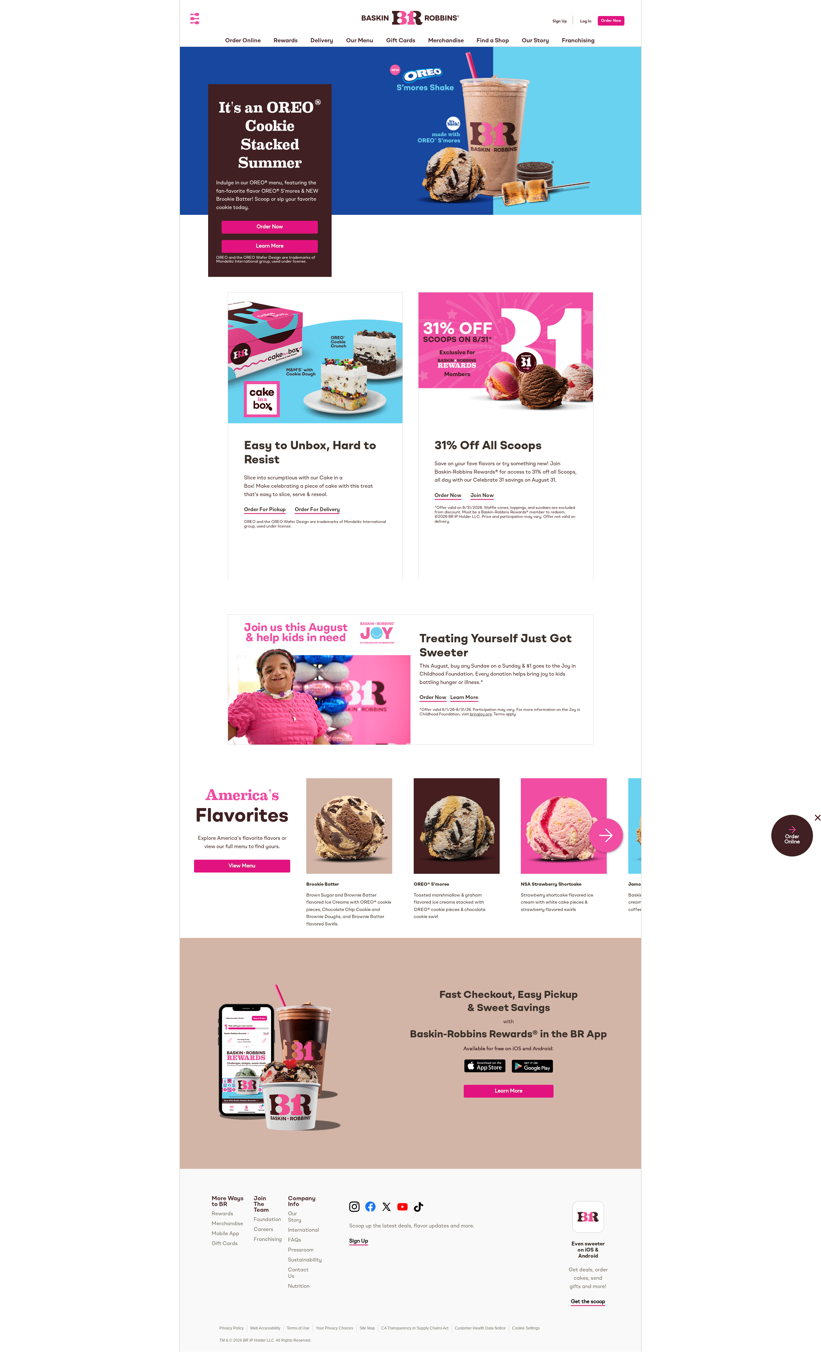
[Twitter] (386, 1207)
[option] (242, 853)
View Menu (242, 866)
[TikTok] (418, 1207)
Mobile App (225, 1233)
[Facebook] (370, 1207)
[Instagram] (354, 1207)
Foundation (267, 1219)
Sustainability (305, 1260)
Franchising (268, 1239)
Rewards (222, 1214)
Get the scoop (588, 1301)
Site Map (367, 1328)
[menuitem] (243, 38)
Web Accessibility (265, 1328)
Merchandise (227, 1224)
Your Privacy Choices (334, 1328)
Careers (263, 1229)
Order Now (611, 21)
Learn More (270, 246)
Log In (585, 21)
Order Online (792, 839)
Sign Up (560, 21)
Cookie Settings (526, 1328)
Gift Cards (225, 1243)
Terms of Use (298, 1328)
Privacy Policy (231, 1328)
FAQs (294, 1240)
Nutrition (298, 1286)
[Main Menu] (195, 19)
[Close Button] (818, 831)
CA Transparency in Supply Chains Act (414, 1328)
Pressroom (301, 1250)
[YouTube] (402, 1207)
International (303, 1230)
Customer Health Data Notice (480, 1328)
